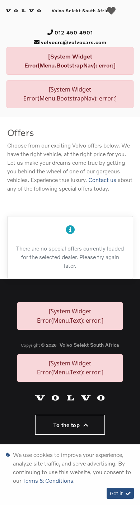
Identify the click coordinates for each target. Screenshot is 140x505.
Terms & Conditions (48, 480)
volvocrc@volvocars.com (74, 42)
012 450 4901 (74, 32)
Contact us (103, 179)
